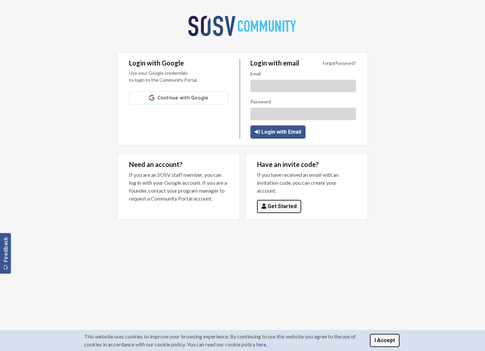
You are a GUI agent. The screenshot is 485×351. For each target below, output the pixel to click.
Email (255, 73)
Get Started (282, 206)
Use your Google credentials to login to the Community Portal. (163, 76)
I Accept (384, 340)
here (261, 344)
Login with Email (281, 132)
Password (260, 101)
